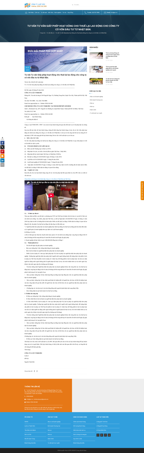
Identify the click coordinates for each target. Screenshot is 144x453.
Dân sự (92, 103)
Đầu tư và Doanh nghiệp (96, 96)
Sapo (85, 450)
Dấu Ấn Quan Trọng (30, 438)
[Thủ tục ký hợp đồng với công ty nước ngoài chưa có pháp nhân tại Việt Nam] (96, 55)
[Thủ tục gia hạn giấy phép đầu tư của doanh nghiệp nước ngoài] (96, 69)
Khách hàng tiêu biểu (30, 443)
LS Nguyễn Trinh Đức (102, 421)
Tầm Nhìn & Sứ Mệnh (30, 430)
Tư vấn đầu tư (50, 33)
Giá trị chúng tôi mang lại (79, 434)
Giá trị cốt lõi (28, 434)
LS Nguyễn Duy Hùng (101, 426)
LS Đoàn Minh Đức (101, 430)
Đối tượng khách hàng (79, 426)
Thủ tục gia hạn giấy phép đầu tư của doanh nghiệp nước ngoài (112, 68)
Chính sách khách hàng (79, 421)
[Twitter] (101, 435)
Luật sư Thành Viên (30, 426)
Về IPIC (26, 421)
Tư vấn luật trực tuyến (96, 113)
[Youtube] (109, 435)
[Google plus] (105, 435)
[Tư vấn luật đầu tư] (36, 5)
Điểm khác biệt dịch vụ (79, 430)
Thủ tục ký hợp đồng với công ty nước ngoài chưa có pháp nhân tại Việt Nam (112, 55)
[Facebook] (98, 435)
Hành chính (93, 109)
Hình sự (92, 106)
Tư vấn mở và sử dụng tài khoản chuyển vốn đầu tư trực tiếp (113, 80)
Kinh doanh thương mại (96, 100)
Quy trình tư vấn (77, 438)
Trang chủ (42, 33)
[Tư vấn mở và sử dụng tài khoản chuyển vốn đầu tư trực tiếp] (96, 81)
